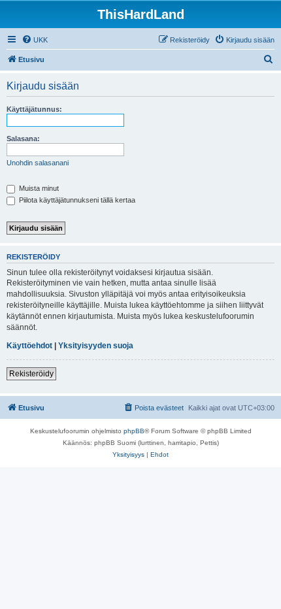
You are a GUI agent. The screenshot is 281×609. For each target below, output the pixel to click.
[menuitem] (35, 40)
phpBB (134, 431)
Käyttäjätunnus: (34, 109)
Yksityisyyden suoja (95, 345)
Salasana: (23, 138)
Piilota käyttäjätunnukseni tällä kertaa (76, 200)
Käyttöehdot (29, 345)
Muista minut (38, 188)
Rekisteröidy (31, 373)
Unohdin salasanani (38, 163)
